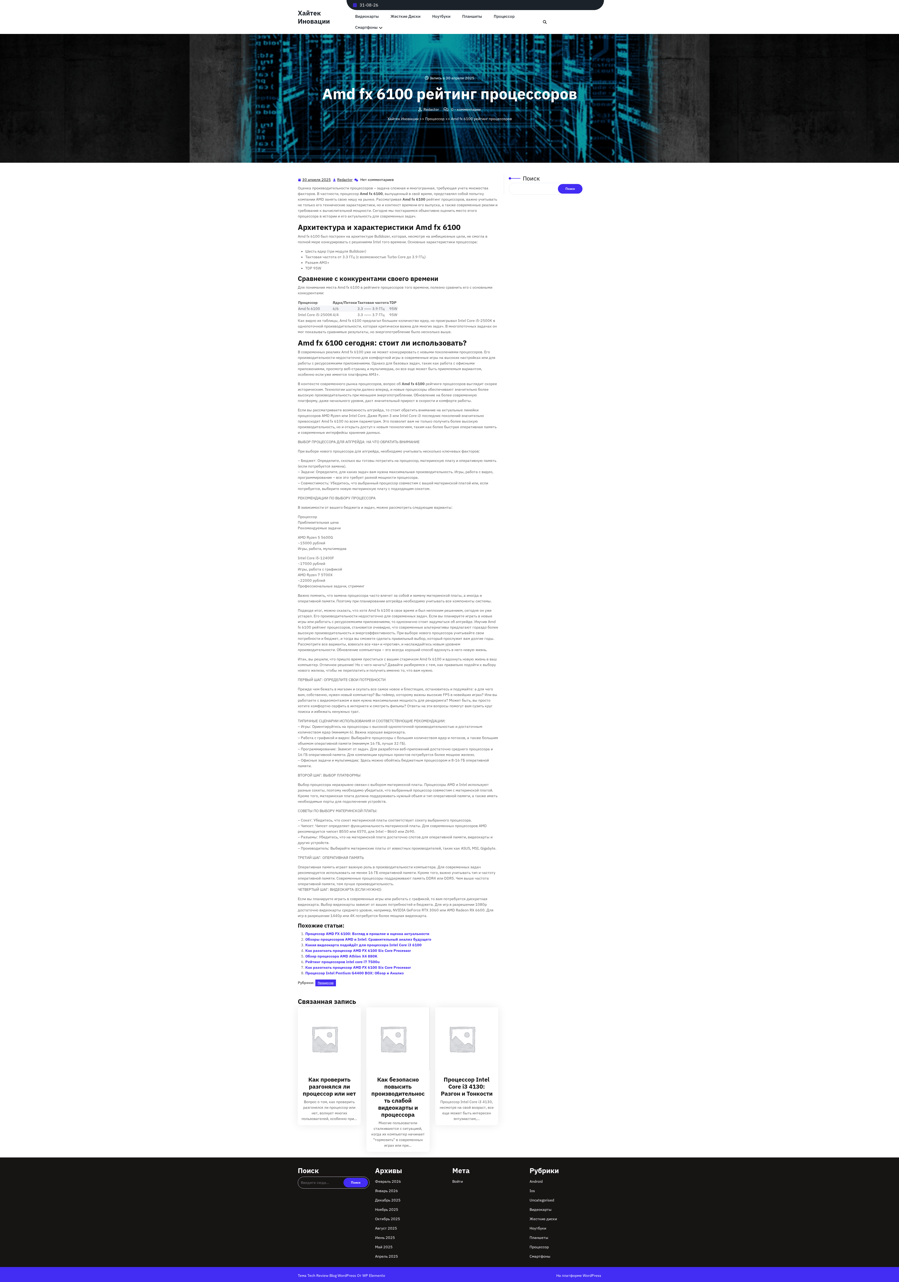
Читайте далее (327, 1039)
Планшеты (472, 16)
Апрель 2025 (386, 1256)
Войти (457, 1181)
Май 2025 (384, 1247)
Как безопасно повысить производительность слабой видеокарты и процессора (398, 1097)
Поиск (531, 178)
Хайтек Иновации (314, 17)
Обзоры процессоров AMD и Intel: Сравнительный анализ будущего (368, 939)
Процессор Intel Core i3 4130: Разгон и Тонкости (467, 1086)
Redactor (345, 179)
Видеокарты (367, 16)
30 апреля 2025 (316, 180)
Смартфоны (366, 27)
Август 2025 (386, 1228)
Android (536, 1181)
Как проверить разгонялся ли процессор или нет (329, 1086)
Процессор (504, 16)
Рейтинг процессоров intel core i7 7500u (342, 961)
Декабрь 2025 (388, 1200)
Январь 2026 (386, 1190)
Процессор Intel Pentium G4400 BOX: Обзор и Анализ (354, 973)
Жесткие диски (405, 16)
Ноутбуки (441, 16)
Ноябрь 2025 (386, 1209)
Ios (532, 1190)
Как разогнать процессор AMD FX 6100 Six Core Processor (358, 950)
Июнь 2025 (385, 1237)
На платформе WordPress (578, 1275)
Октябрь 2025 (387, 1218)
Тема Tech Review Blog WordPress (327, 1275)
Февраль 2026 (388, 1181)
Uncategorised (542, 1200)
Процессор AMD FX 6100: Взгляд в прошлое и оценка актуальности (367, 933)
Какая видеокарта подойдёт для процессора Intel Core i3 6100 (363, 945)
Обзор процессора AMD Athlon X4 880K (341, 956)
